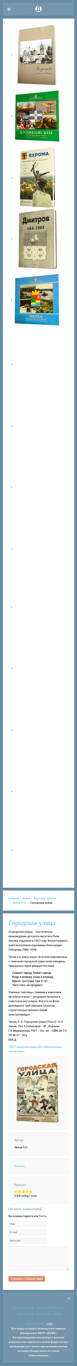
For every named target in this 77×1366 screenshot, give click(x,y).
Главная (13, 898)
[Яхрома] (37, 177)
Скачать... (20, 1166)
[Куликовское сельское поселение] (37, 116)
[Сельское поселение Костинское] (37, 487)
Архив (57, 1314)
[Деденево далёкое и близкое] (37, 54)
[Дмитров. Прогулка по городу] (37, 425)
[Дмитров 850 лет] (37, 729)
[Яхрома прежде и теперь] (37, 668)
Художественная (45, 898)
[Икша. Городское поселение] (37, 300)
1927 (11, 1046)
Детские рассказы (50, 1046)
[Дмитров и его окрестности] (37, 548)
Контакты (43, 1314)
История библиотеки (50, 1307)
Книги (26, 898)
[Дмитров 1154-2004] (37, 238)
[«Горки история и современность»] (37, 849)
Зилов (12, 1051)
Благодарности (23, 1307)
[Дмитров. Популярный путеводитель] (37, 364)
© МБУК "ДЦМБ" (35, 1324)
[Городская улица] (37, 1092)
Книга (20, 1051)
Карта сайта (25, 1314)
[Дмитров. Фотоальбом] (37, 791)
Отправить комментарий (27, 1278)
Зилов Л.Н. (19, 902)
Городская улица (31, 923)
